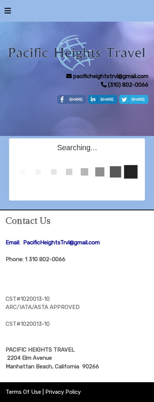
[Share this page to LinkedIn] (102, 99)
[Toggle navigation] (8, 13)
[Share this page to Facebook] (71, 99)
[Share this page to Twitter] (133, 99)
